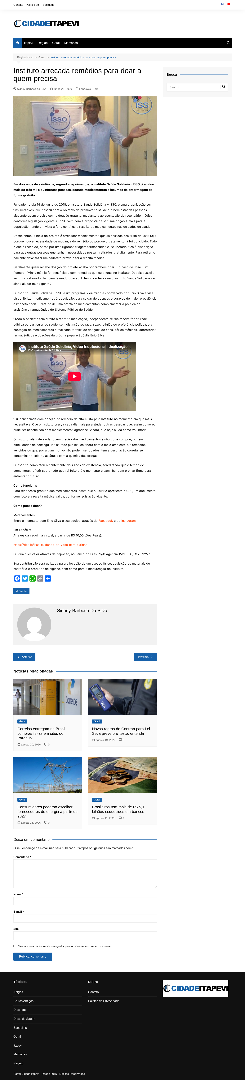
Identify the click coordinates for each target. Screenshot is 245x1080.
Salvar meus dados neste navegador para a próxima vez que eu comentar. (64, 946)
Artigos (18, 992)
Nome (18, 894)
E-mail (18, 911)
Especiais (85, 88)
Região (43, 43)
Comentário (22, 857)
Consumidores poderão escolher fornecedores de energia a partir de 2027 (47, 811)
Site (16, 928)
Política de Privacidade (40, 4)
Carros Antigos (23, 1001)
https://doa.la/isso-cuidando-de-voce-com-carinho (50, 545)
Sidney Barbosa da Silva (32, 88)
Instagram (128, 521)
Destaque (20, 1009)
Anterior (27, 657)
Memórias (71, 43)
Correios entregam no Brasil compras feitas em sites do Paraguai (41, 733)
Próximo (143, 657)
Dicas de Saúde (24, 1018)
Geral (56, 43)
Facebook (106, 521)
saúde (23, 591)
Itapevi (28, 43)
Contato (18, 4)
